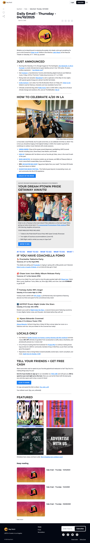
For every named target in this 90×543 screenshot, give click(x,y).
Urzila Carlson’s (24, 83)
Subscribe (81, 2)
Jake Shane (56, 52)
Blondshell (39, 78)
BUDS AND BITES (24, 159)
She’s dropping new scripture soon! (52, 457)
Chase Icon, (65, 279)
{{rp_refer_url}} (44, 387)
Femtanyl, (25, 73)
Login (72, 2)
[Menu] (87, 2)
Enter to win (35, 52)
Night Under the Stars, (38, 310)
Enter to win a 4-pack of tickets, (27, 267)
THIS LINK (54, 374)
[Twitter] (63, 535)
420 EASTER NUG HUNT (30, 164)
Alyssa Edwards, (22, 324)
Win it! (57, 90)
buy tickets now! (38, 70)
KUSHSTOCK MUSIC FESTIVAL (29, 169)
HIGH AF (21, 154)
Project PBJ (51, 345)
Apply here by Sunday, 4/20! (32, 354)
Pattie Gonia (42, 88)
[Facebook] (72, 535)
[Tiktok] (68, 535)
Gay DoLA (19, 9)
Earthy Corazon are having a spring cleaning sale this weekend (47, 338)
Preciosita (36, 265)
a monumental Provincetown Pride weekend (52, 225)
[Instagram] (77, 535)
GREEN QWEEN (23, 149)
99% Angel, (37, 296)
